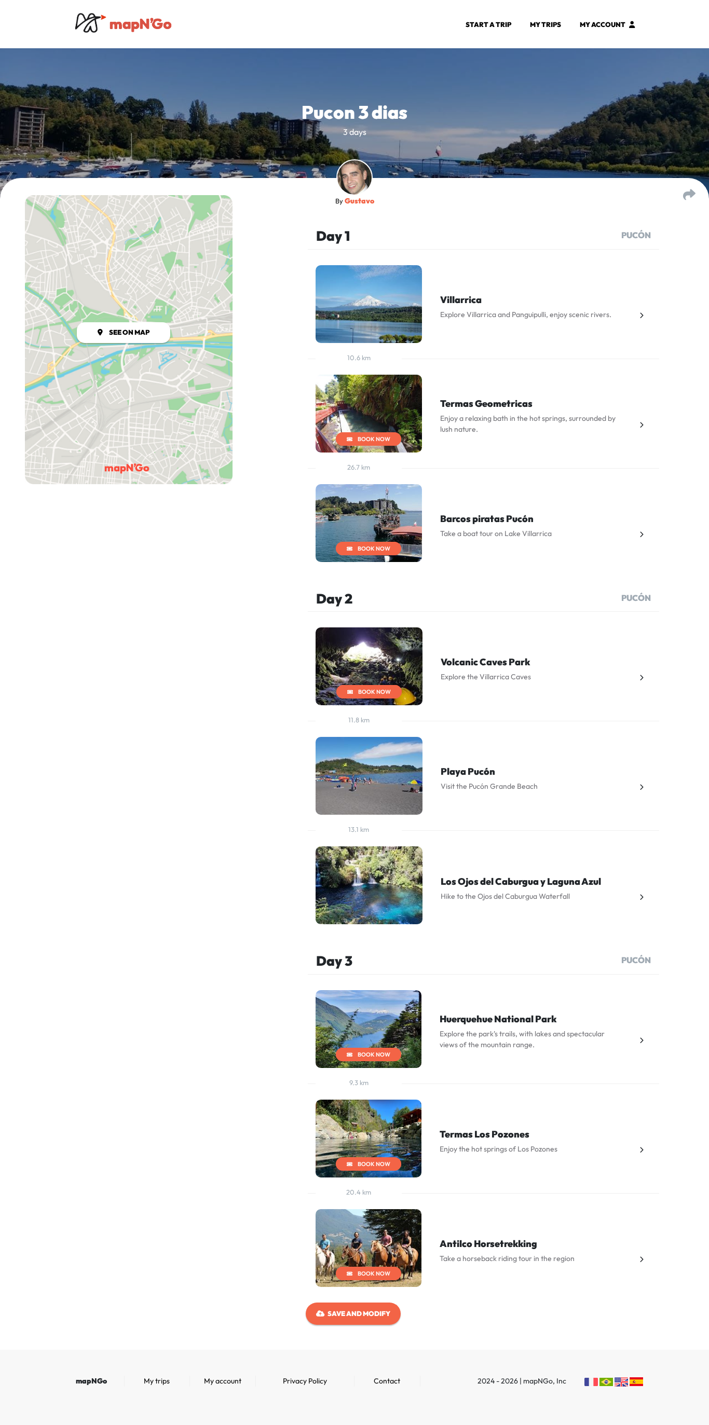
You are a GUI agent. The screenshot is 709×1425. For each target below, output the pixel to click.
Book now (374, 439)
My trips (545, 24)
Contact (387, 1381)
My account (603, 24)
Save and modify (359, 1313)
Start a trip (488, 24)
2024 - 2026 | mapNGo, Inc (522, 1381)
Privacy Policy (305, 1381)
